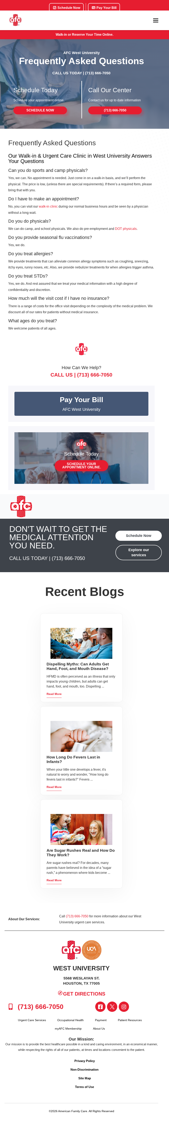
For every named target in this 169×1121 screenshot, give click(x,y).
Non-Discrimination (84, 1069)
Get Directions (84, 994)
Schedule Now (68, 7)
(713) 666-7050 (97, 73)
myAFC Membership (68, 1028)
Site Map (84, 1078)
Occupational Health (70, 1020)
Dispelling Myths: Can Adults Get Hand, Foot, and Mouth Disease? (78, 666)
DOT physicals (126, 228)
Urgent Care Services (32, 1020)
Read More (54, 694)
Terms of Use (84, 1087)
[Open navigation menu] (155, 20)
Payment (101, 1020)
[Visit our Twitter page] (112, 1007)
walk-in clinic (48, 206)
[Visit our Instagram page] (124, 1007)
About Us (99, 1028)
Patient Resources (130, 1020)
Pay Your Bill (106, 7)
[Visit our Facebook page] (100, 1007)
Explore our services (138, 552)
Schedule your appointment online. (81, 465)
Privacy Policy (84, 1061)
